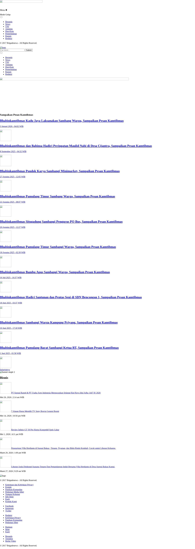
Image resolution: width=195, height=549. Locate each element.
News (7, 24)
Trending (9, 539)
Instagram (9, 508)
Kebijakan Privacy (13, 518)
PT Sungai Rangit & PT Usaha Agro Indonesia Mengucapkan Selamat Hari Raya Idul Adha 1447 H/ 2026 (56, 393)
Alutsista (9, 29)
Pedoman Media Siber (14, 492)
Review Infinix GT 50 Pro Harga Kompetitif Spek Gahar (35, 430)
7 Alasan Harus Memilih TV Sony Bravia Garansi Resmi (35, 411)
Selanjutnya (5, 370)
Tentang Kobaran (12, 494)
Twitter (8, 511)
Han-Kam (9, 31)
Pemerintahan (11, 34)
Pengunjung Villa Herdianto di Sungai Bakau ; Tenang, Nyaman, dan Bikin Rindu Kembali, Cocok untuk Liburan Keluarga (63, 448)
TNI (7, 26)
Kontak (8, 487)
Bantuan (8, 527)
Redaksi (8, 38)
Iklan (7, 529)
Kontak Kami (11, 501)
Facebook (9, 506)
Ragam (8, 36)
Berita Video (10, 541)
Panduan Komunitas (13, 489)
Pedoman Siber (11, 522)
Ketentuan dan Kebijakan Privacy (19, 485)
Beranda (8, 22)
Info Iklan (9, 497)
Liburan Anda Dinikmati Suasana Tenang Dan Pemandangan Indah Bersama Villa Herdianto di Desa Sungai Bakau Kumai (63, 467)
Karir (7, 499)
